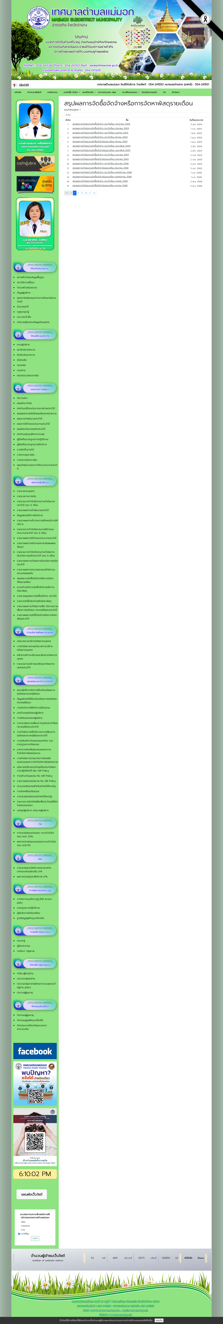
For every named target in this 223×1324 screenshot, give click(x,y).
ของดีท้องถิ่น (88, 92)
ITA (164, 92)
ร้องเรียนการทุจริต (149, 92)
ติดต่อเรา (176, 92)
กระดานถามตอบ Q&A (107, 92)
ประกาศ (24, 84)
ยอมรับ (159, 1320)
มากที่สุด (25, 1233)
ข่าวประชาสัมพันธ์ (34, 92)
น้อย (23, 1222)
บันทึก (35, 1238)
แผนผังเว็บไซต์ (31, 1194)
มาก (23, 1229)
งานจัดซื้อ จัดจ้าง (71, 92)
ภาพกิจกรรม (52, 92)
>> (94, 193)
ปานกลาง (25, 1225)
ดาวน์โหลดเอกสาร (130, 92)
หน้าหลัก (17, 92)
